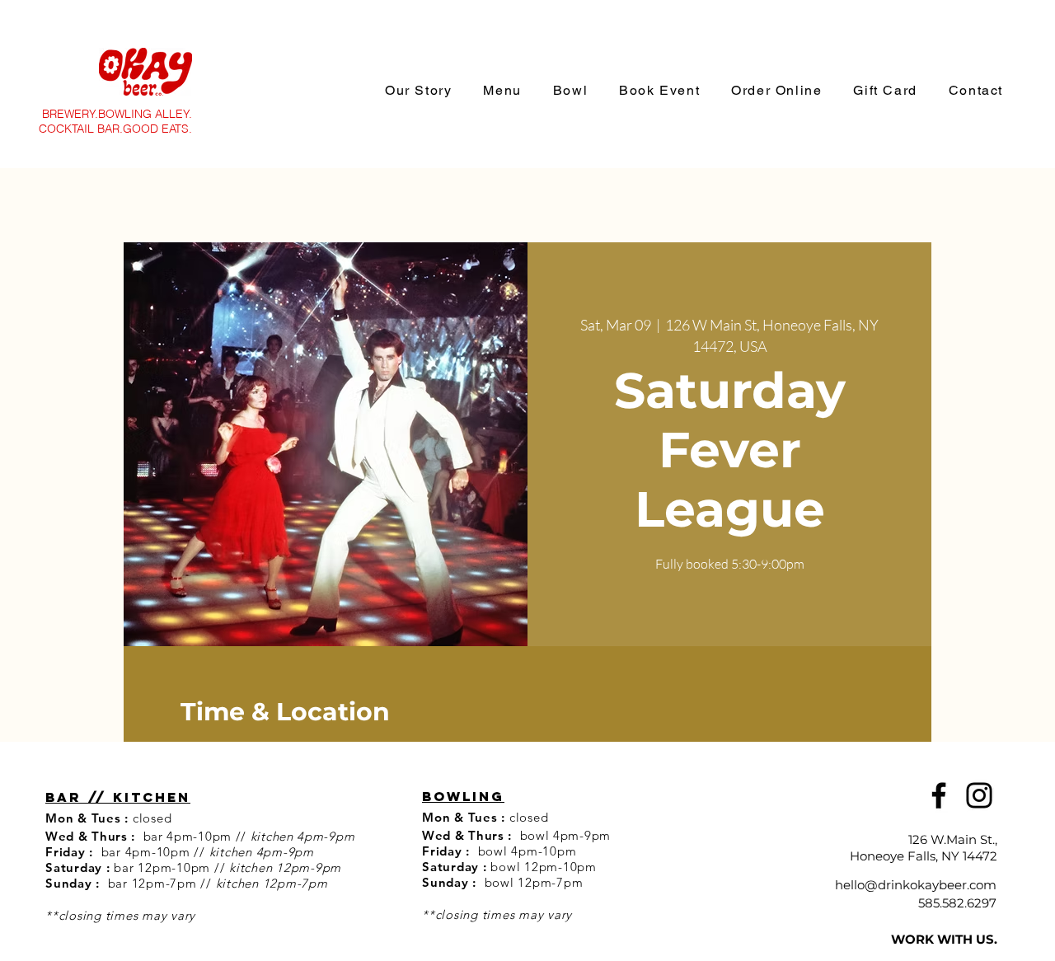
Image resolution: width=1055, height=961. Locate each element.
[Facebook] (938, 795)
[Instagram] (979, 795)
